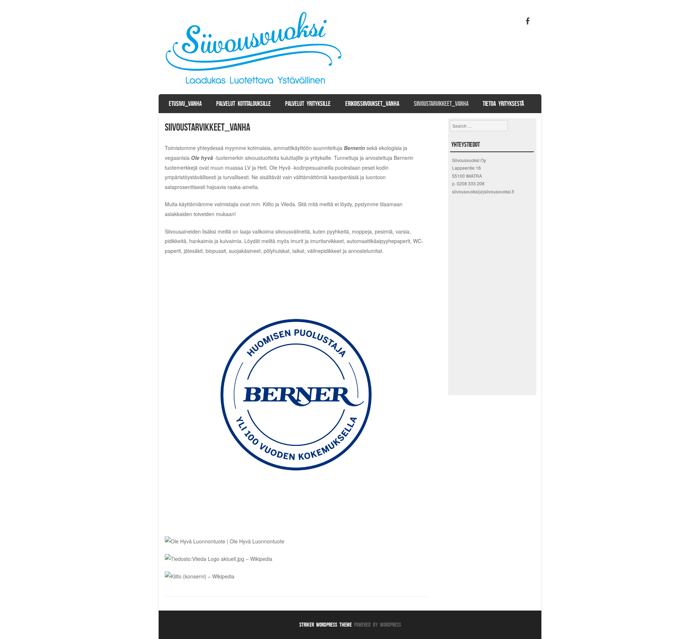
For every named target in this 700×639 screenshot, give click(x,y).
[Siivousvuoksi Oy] (255, 87)
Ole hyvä (202, 157)
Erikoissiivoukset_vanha (372, 103)
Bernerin (354, 147)
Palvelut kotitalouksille (243, 103)
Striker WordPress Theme (325, 624)
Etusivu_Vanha (185, 103)
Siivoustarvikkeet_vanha (441, 103)
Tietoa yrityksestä (503, 103)
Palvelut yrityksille (308, 103)
